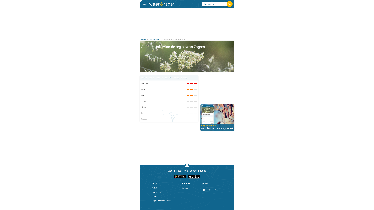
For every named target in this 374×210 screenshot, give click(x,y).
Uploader (185, 188)
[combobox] (216, 4)
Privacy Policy (156, 192)
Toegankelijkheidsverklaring (161, 201)
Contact (154, 188)
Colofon (154, 196)
